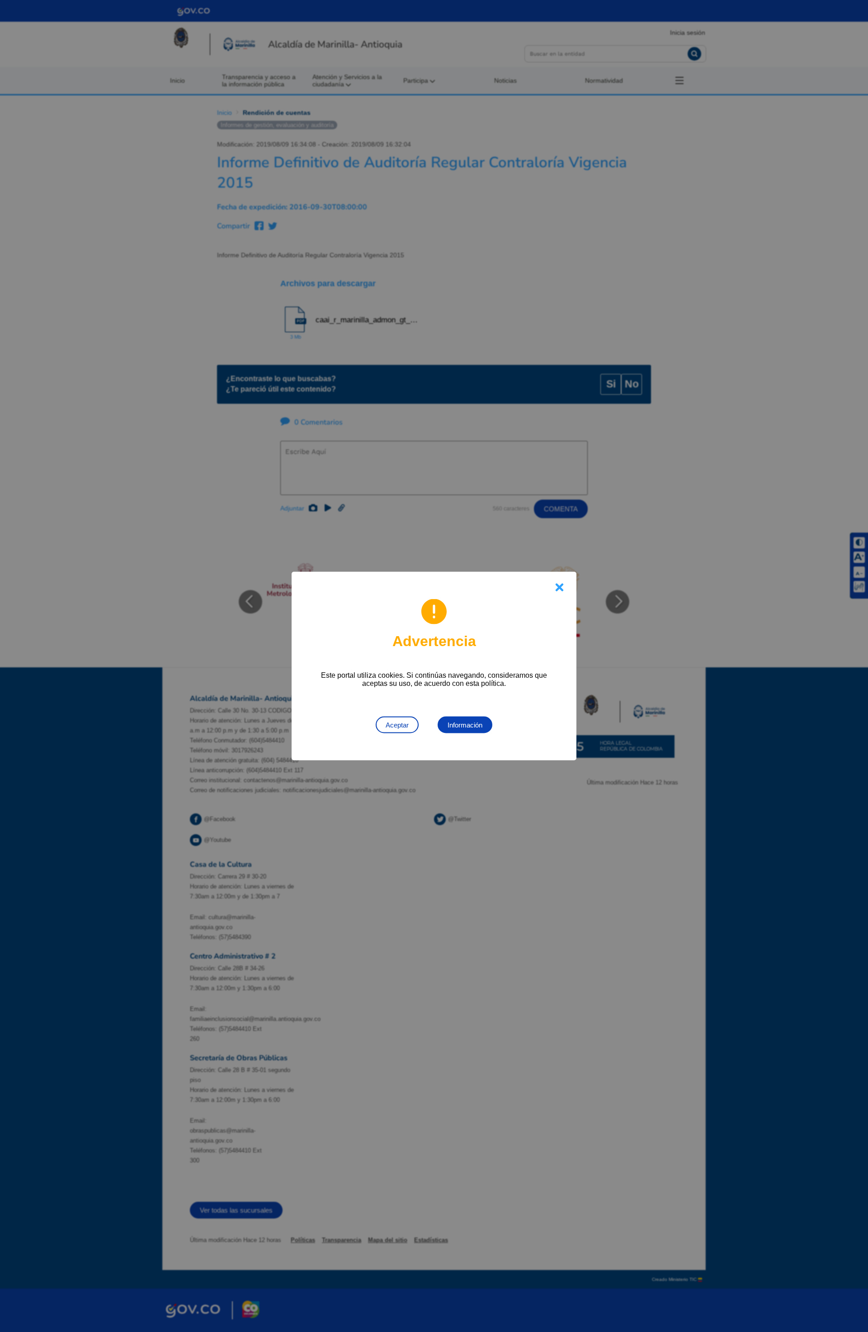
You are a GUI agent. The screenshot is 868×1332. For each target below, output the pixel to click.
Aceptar (397, 725)
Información (465, 725)
